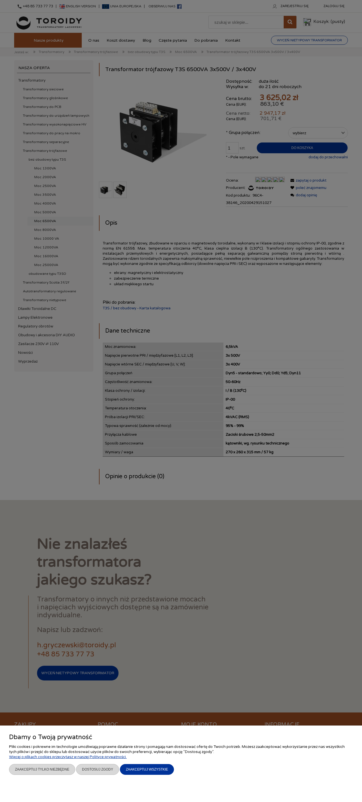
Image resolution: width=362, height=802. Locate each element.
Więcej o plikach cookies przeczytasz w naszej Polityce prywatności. (68, 757)
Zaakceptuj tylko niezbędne (42, 769)
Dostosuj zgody (97, 769)
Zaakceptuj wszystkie (147, 769)
